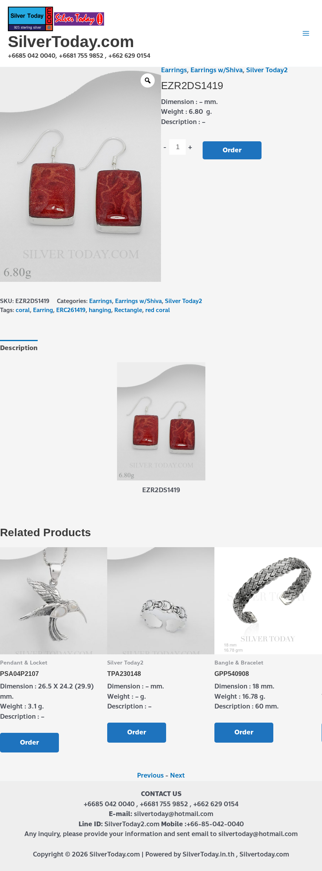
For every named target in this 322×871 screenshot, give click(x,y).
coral (23, 310)
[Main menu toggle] (306, 33)
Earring (43, 310)
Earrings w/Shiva (216, 70)
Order (232, 150)
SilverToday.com (71, 42)
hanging (100, 310)
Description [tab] (19, 348)
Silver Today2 (267, 70)
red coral (157, 310)
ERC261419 (71, 310)
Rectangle (128, 310)
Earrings (174, 70)
